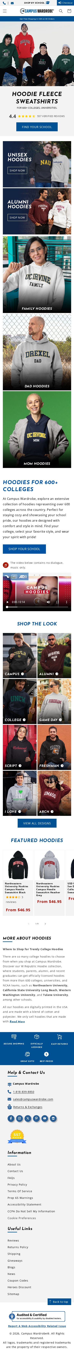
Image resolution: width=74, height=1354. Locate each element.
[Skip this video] (6, 576)
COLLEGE (13, 720)
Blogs (11, 1267)
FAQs (11, 1178)
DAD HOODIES (37, 386)
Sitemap (13, 1294)
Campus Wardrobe (34, 1333)
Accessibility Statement (24, 1204)
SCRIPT (11, 766)
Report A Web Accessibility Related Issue (37, 1326)
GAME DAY (48, 720)
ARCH (44, 812)
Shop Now (18, 171)
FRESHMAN (49, 766)
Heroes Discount (19, 1287)
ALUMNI (46, 674)
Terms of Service (20, 1191)
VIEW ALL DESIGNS (37, 823)
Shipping (14, 1254)
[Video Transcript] (14, 576)
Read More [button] (17, 1021)
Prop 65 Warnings (20, 1198)
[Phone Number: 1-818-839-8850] (5, 3)
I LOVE (11, 812)
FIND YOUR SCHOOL (37, 127)
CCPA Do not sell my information (31, 1211)
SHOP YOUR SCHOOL (24, 549)
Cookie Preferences (22, 1218)
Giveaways (15, 1260)
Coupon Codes (18, 1280)
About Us (14, 1164)
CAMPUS (12, 674)
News (11, 1274)
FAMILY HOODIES (37, 309)
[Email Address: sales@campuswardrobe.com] (13, 3)
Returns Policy (18, 1247)
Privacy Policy (17, 1184)
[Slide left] (28, 924)
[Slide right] (45, 924)
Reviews (13, 1240)
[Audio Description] (23, 576)
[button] (5, 11)
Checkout (67, 2)
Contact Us (15, 1171)
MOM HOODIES (37, 463)
